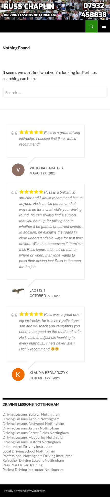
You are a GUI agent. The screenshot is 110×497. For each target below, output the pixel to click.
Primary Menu (104, 26)
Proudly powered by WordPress (24, 491)
